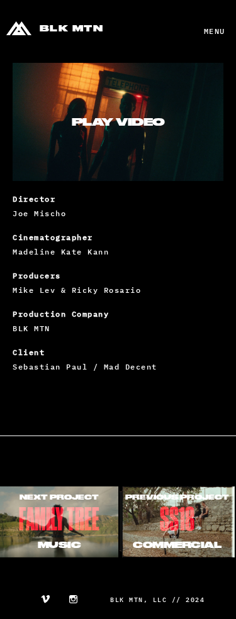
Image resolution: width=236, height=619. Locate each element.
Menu (214, 31)
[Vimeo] (45, 600)
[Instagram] (73, 600)
